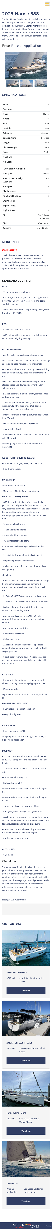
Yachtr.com (21, 899)
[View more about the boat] (26, 1158)
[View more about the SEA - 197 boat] (26, 947)
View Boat (26, 990)
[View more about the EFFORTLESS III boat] (26, 1018)
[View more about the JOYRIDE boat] (26, 1088)
